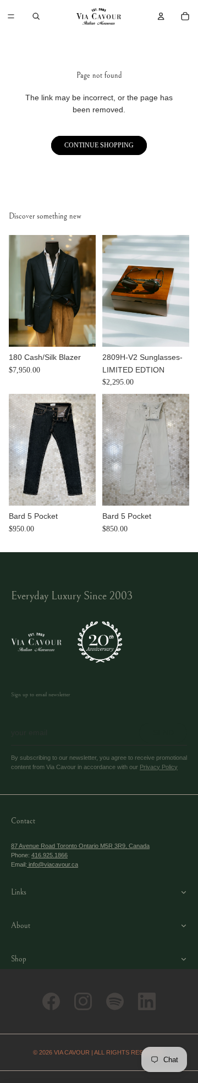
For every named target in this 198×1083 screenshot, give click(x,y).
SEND (163, 732)
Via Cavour (72, 1052)
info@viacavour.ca (52, 864)
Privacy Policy (159, 767)
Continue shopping (99, 145)
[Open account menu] (160, 16)
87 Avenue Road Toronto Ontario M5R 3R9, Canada (80, 846)
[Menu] (11, 16)
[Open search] (36, 16)
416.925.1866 (49, 855)
